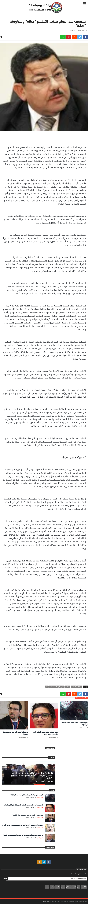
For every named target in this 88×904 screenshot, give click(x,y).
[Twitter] (44, 862)
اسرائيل (79, 686)
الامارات (74, 686)
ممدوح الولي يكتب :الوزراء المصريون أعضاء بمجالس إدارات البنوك (22, 825)
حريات (47, 887)
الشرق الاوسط (59, 686)
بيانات (52, 887)
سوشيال (68, 887)
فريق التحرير (50, 781)
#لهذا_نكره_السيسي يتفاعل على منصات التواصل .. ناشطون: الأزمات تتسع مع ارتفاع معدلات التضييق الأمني (31, 775)
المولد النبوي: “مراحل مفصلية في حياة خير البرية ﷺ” (27, 795)
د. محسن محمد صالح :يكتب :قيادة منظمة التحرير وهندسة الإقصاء (23, 835)
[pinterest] (68, 37)
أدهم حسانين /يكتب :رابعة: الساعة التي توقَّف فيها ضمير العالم (23, 805)
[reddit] (74, 37)
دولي (63, 887)
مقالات (71, 30)
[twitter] (79, 37)
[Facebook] (49, 862)
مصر (47, 686)
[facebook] (85, 37)
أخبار (78, 887)
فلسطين (52, 686)
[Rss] (39, 862)
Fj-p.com (46, 901)
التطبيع (67, 686)
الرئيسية (83, 887)
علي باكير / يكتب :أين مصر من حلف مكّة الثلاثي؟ (27, 815)
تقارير (74, 887)
